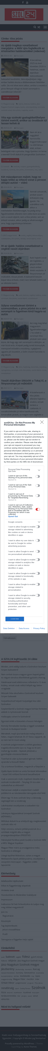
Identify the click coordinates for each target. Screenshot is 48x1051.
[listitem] (24, 470)
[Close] (42, 422)
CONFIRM (15, 619)
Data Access (24, 628)
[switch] (38, 476)
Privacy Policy (39, 628)
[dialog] (24, 525)
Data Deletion (9, 628)
